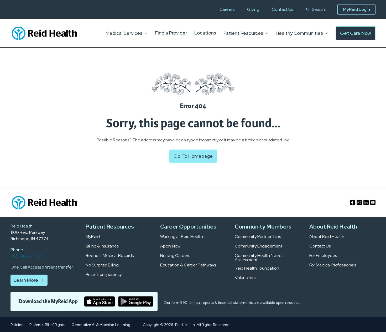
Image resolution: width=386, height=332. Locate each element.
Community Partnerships (258, 237)
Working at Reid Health (181, 237)
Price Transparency (104, 274)
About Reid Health (326, 237)
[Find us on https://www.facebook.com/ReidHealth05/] (352, 202)
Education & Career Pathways (188, 265)
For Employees (323, 256)
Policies (17, 324)
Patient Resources (243, 33)
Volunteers (245, 278)
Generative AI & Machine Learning (100, 324)
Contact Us (282, 9)
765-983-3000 (26, 256)
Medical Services (124, 33)
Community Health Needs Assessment (259, 258)
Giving (253, 9)
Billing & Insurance (102, 246)
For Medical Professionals (332, 265)
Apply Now (170, 246)
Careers (227, 9)
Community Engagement (258, 246)
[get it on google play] (135, 301)
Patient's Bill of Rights (47, 324)
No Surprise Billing (102, 265)
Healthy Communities (299, 33)
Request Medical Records (110, 256)
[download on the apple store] (99, 301)
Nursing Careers (175, 256)
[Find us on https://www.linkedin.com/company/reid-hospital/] (366, 202)
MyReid (93, 237)
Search (318, 9)
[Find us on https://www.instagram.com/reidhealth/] (359, 202)
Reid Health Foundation (257, 268)
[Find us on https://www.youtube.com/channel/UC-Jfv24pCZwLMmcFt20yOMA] (372, 202)
